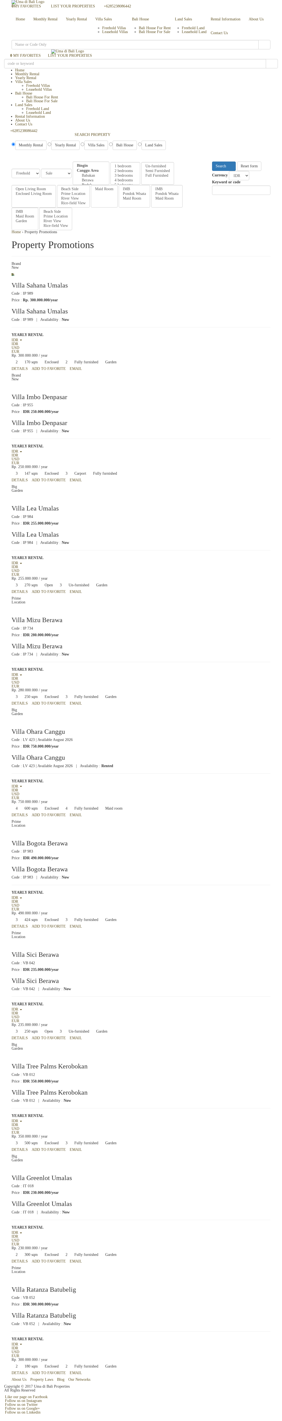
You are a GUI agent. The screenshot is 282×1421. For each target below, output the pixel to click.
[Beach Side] (73, 189)
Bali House (140, 19)
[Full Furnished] (157, 175)
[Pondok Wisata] (134, 194)
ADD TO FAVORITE (49, 369)
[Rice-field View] (73, 203)
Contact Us (219, 33)
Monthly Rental (45, 19)
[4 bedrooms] (125, 180)
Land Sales (183, 19)
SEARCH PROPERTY (92, 135)
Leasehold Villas (115, 32)
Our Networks (79, 1379)
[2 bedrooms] (125, 171)
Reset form (249, 166)
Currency (220, 175)
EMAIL (76, 369)
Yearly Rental (76, 19)
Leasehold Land (194, 32)
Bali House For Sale (154, 32)
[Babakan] (91, 175)
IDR (15, 344)
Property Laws (41, 1379)
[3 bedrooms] (125, 175)
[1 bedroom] (125, 166)
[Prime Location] (73, 194)
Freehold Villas (114, 28)
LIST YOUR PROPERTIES (72, 6)
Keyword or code (226, 182)
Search (221, 166)
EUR (15, 352)
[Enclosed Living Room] (33, 194)
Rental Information (225, 19)
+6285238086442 (117, 6)
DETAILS (20, 369)
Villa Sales (103, 19)
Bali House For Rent (155, 28)
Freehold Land (193, 28)
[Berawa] (91, 180)
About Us (256, 19)
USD (15, 348)
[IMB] (134, 189)
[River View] (73, 198)
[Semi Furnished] (157, 171)
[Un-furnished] (157, 166)
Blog (60, 1379)
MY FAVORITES (26, 6)
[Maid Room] (104, 189)
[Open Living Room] (33, 189)
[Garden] (25, 221)
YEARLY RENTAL (28, 335)
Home (20, 19)
